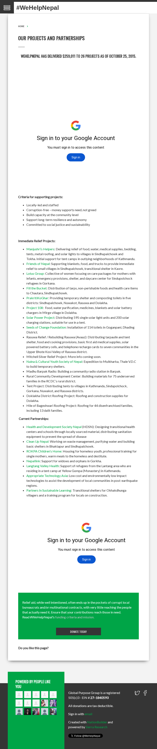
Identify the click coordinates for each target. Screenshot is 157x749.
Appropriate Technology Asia (46, 476)
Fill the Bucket (36, 288)
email (88, 714)
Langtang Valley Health (42, 466)
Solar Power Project (40, 317)
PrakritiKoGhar (37, 298)
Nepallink (33, 461)
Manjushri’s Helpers (40, 249)
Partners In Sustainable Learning (48, 490)
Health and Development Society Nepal (54, 427)
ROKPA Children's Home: (44, 451)
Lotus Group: (35, 273)
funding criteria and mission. (74, 617)
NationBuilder (97, 722)
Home (21, 26)
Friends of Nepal (38, 264)
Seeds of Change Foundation (46, 327)
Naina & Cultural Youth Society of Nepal (54, 361)
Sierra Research (96, 727)
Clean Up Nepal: (37, 441)
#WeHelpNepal (37, 7)
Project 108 (34, 308)
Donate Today (78, 631)
